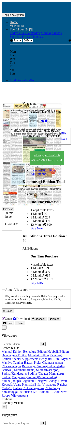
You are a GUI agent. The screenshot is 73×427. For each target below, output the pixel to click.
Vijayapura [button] (17, 25)
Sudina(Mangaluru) (14, 377)
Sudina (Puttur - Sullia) (42, 377)
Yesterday (33, 33)
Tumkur (18, 362)
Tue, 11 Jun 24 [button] (19, 29)
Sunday (57, 33)
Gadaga (52, 381)
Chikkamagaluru (33, 388)
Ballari (17, 388)
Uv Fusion (25, 391)
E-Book (54, 391)
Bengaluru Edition (35, 351)
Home (14, 22)
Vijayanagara (19, 395)
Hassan (28, 362)
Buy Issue (63, 136)
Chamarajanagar (52, 362)
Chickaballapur (11, 366)
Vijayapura (49, 384)
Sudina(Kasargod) (47, 370)
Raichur (62, 384)
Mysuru (66, 359)
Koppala (7, 384)
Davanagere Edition (14, 355)
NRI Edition (41, 391)
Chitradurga (52, 388)
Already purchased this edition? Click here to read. (47, 158)
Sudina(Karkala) (24, 370)
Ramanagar (29, 366)
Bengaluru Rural (49, 359)
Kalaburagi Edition (43, 170)
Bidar (38, 384)
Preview (8, 209)
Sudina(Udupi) (11, 381)
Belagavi (41, 381)
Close (20, 323)
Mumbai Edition (38, 355)
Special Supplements (25, 359)
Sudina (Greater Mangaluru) (46, 373)
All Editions (38, 174)
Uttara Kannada (23, 384)
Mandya (7, 362)
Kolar (37, 362)
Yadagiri (7, 388)
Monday (46, 33)
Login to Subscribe (22, 80)
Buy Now (37, 228)
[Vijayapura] (36, 7)
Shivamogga (10, 391)
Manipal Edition (12, 351)
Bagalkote (27, 381)
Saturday (15, 36)
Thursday (37, 36)
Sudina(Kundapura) (14, 373)
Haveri (62, 381)
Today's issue (18, 33)
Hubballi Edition (58, 351)
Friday (26, 36)
